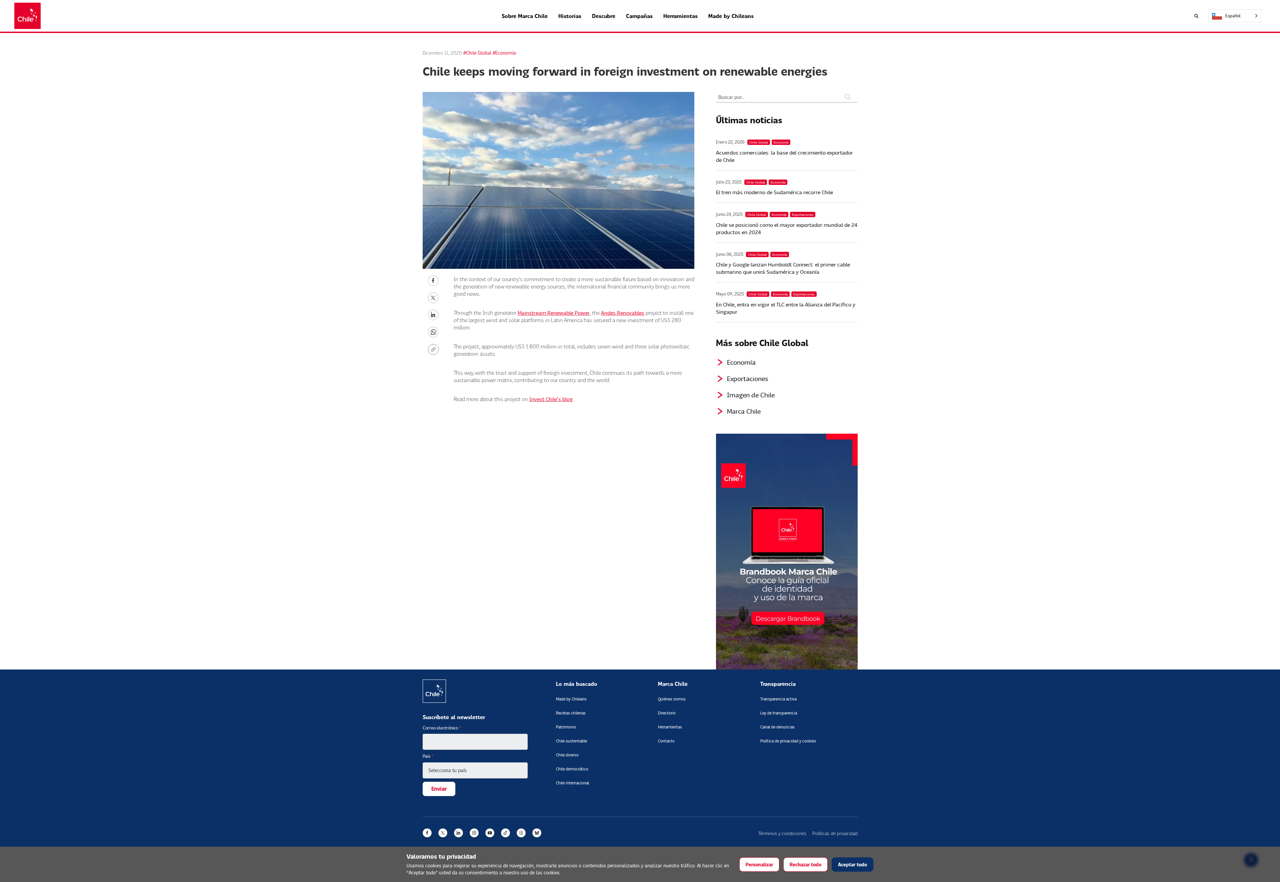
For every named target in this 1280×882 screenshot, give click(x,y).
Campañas (639, 16)
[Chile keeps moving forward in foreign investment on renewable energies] (433, 280)
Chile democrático (572, 768)
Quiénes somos (672, 698)
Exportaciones (747, 378)
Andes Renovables (622, 312)
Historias (569, 16)
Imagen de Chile (751, 395)
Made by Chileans (731, 16)
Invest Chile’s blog (551, 399)
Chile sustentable (571, 740)
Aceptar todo (852, 864)
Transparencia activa (778, 698)
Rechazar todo (805, 864)
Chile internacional (572, 782)
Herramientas (680, 16)
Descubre (603, 16)
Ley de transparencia (778, 712)
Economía (741, 362)
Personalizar (759, 864)
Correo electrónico (442, 727)
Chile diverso (567, 754)
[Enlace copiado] (434, 349)
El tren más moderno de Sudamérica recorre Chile (774, 192)
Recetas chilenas (571, 712)
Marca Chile (744, 411)
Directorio (667, 712)
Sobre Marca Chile (525, 16)
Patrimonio (566, 726)
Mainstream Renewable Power (554, 312)
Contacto (666, 740)
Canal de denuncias (777, 726)
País (428, 756)
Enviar (439, 788)
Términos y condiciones (782, 833)
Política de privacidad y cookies (788, 740)
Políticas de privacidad (835, 833)
